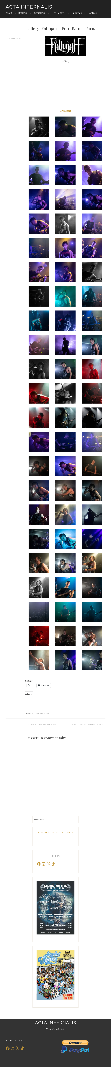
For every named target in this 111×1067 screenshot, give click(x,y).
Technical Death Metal (40, 713)
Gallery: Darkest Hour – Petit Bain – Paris (87, 724)
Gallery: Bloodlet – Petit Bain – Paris (42, 724)
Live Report (65, 110)
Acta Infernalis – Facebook (55, 833)
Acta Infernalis (29, 7)
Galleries (77, 13)
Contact (92, 13)
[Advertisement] (65, 86)
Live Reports (58, 13)
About (9, 13)
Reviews (22, 13)
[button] (38, 127)
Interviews (39, 13)
